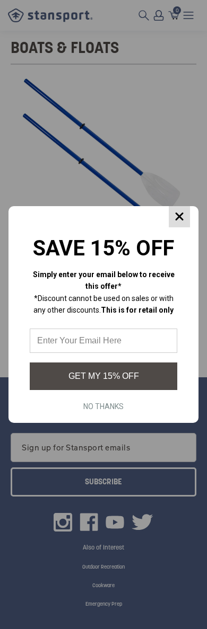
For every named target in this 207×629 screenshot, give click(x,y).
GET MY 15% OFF (103, 375)
